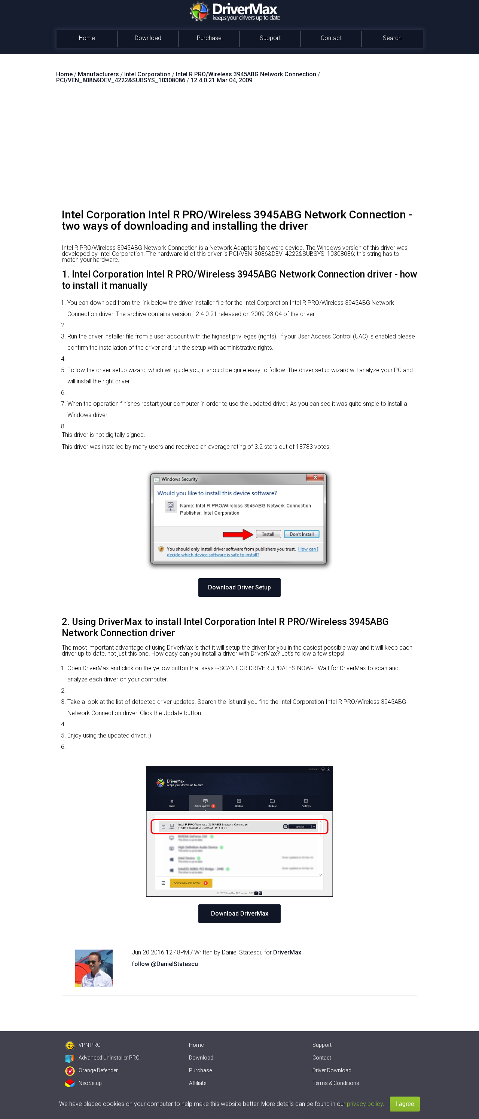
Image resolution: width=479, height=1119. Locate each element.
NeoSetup (90, 1083)
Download (148, 38)
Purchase (209, 38)
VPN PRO (90, 1045)
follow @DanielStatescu (165, 964)
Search (392, 38)
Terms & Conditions (335, 1083)
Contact (331, 38)
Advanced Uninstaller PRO (109, 1057)
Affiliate (197, 1083)
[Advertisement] (239, 149)
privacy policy (365, 1103)
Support (270, 38)
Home (87, 38)
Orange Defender (98, 1070)
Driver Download (331, 1070)
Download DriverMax (239, 913)
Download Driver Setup (239, 587)
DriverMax (287, 952)
